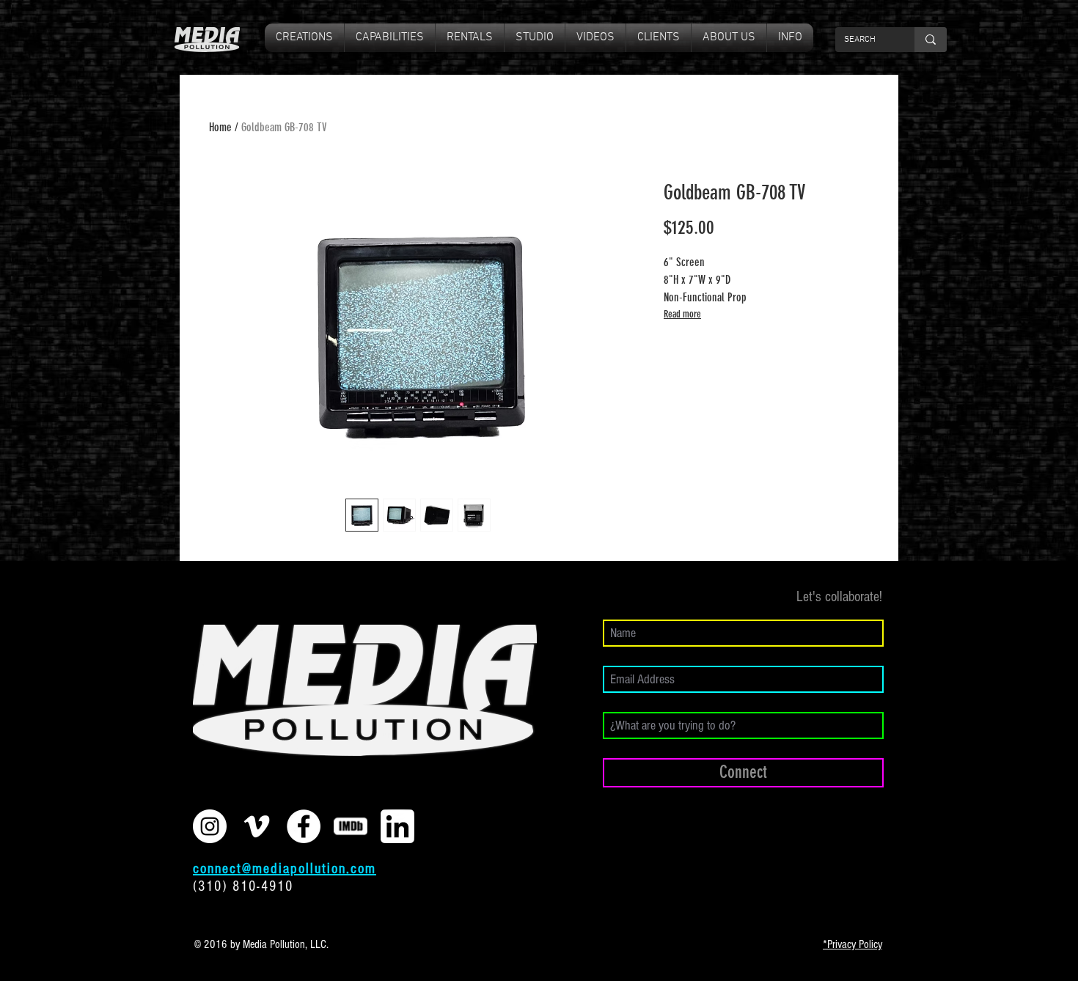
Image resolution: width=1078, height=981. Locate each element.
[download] (397, 826)
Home (220, 127)
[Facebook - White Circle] (303, 826)
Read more (682, 314)
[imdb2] (350, 826)
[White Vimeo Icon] (257, 826)
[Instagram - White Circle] (210, 826)
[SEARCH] (930, 39)
